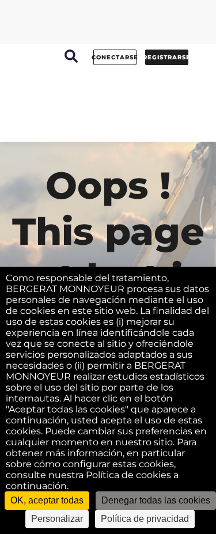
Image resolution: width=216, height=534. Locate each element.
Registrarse (166, 57)
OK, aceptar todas (47, 500)
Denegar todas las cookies (155, 500)
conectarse (115, 57)
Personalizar (57, 519)
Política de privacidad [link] (145, 519)
